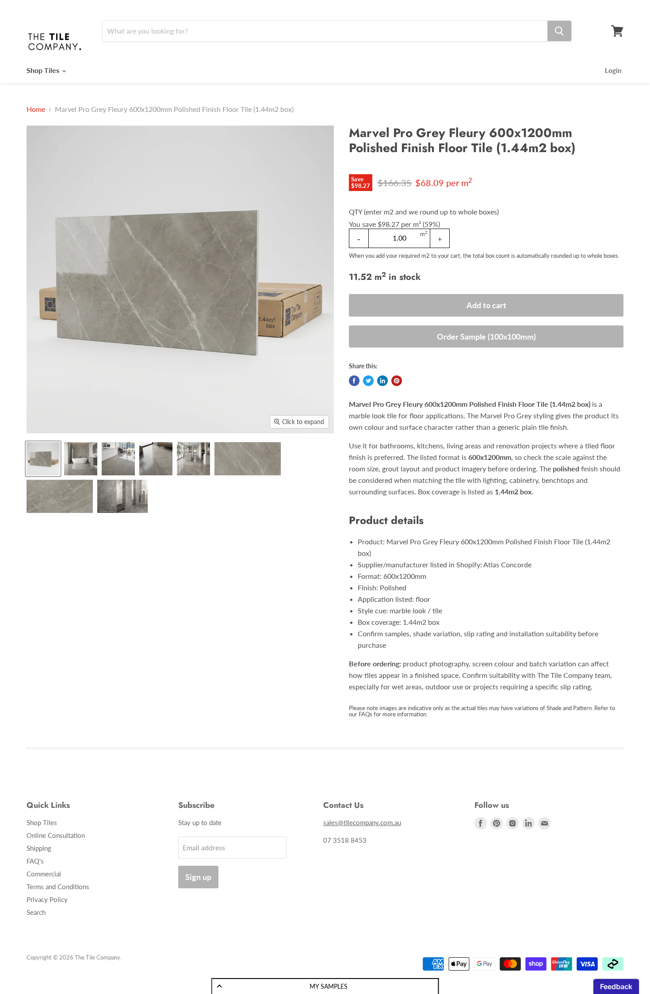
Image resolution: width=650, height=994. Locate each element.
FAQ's (35, 861)
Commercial (44, 874)
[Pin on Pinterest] (396, 380)
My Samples (329, 986)
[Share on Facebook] (354, 380)
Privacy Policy (47, 899)
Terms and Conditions (58, 887)
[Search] (559, 31)
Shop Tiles (44, 70)
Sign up (198, 877)
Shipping (39, 848)
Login (613, 70)
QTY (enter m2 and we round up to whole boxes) (424, 212)
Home (36, 109)
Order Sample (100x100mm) (486, 336)
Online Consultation (56, 835)
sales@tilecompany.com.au (362, 822)
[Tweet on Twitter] (368, 380)
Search (36, 912)
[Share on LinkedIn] (382, 380)
